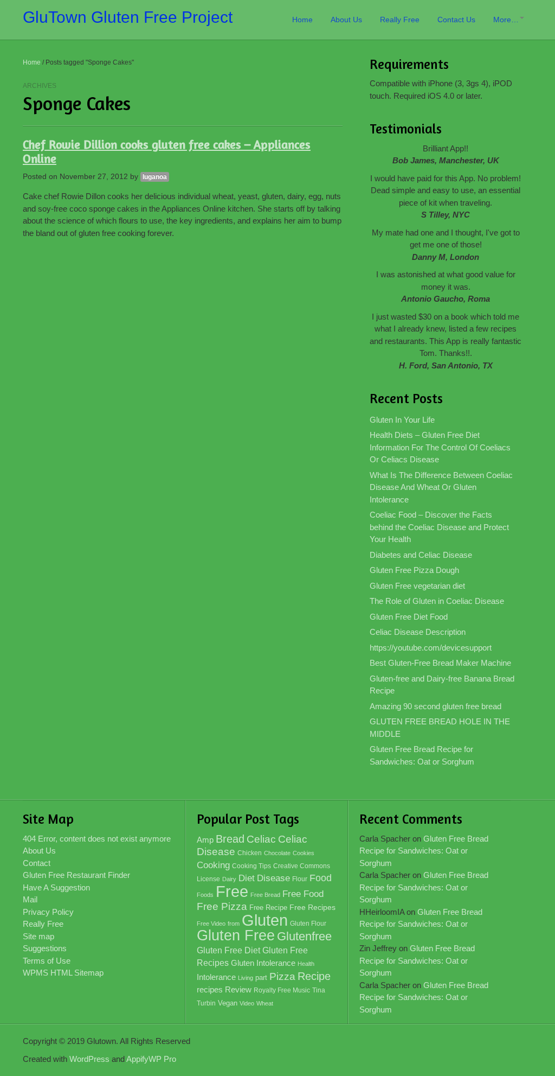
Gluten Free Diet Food (409, 616)
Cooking (213, 865)
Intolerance (216, 977)
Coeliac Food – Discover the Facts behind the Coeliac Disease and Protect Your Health (439, 527)
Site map (38, 936)
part (261, 978)
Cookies (303, 853)
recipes (210, 989)
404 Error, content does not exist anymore (97, 838)
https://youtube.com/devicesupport (431, 647)
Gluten (265, 920)
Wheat (264, 1003)
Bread (230, 839)
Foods (205, 895)
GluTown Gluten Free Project (128, 17)
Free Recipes (312, 907)
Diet (246, 878)
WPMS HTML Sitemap (63, 972)
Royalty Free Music (282, 990)
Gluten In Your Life (402, 419)
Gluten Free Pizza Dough (414, 570)
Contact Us (456, 19)
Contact (36, 863)
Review (238, 989)
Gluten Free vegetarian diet (417, 585)
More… (506, 19)
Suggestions (45, 948)
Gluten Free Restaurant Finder (76, 875)
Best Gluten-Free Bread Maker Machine (440, 662)
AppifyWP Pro (151, 1059)
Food (320, 877)
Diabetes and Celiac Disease (421, 554)
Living (245, 978)
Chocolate (277, 853)
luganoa (155, 177)
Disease (273, 878)
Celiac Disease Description (418, 631)
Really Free (400, 19)
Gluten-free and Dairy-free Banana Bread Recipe (442, 685)
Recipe (314, 976)
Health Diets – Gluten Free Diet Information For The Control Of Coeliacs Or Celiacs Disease (440, 447)
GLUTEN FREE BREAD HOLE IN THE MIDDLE (440, 727)
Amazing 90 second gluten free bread (435, 706)
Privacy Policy (48, 911)
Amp (205, 840)
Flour (299, 879)
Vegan (227, 1003)
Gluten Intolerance (263, 962)
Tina (318, 990)
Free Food (303, 894)
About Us (346, 19)
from (234, 923)
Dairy (229, 879)
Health (306, 963)
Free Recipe (268, 907)
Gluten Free (236, 935)
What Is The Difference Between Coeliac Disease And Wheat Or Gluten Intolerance (441, 487)
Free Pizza (222, 906)
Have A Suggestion (56, 887)
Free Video (211, 923)
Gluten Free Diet (228, 950)
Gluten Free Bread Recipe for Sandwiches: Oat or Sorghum (422, 755)
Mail (30, 899)
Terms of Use (46, 960)
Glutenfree (304, 936)
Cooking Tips (251, 866)
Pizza (282, 976)
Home (302, 19)
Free (232, 891)
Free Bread (265, 895)
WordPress (89, 1059)
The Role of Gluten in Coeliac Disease (437, 601)
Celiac (261, 839)
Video (247, 1003)
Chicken (249, 853)
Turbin (206, 1003)
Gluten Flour (308, 923)
